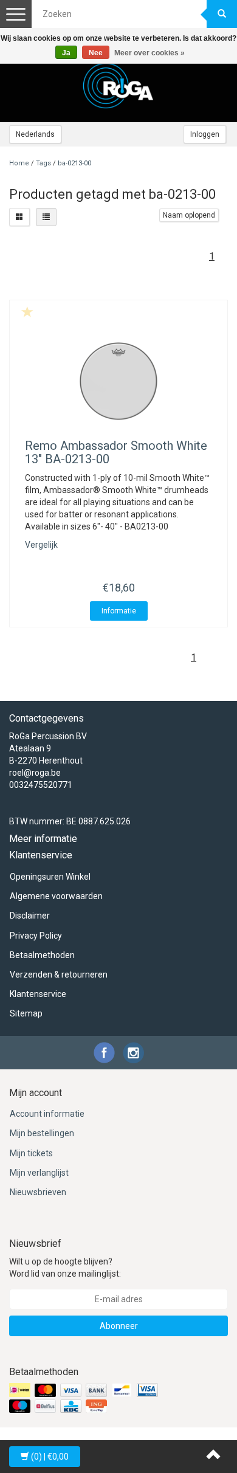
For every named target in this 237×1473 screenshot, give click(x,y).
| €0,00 (50, 1456)
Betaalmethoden (42, 955)
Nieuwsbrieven (38, 1192)
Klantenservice (38, 994)
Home (19, 163)
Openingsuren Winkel (50, 876)
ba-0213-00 (74, 163)
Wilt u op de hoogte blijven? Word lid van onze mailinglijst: (65, 1267)
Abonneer (119, 1326)
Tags (43, 163)
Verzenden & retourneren (59, 974)
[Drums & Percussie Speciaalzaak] (118, 85)
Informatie (118, 611)
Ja (66, 53)
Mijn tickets (31, 1153)
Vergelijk (41, 545)
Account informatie (47, 1114)
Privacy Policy (36, 935)
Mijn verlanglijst (39, 1173)
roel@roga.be (35, 773)
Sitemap (26, 1013)
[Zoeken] (222, 14)
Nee (96, 53)
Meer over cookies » (149, 53)
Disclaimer (30, 915)
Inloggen (204, 134)
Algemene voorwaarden (56, 896)
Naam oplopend (189, 215)
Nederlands (35, 134)
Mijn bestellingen (42, 1133)
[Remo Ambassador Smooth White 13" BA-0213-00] (118, 381)
